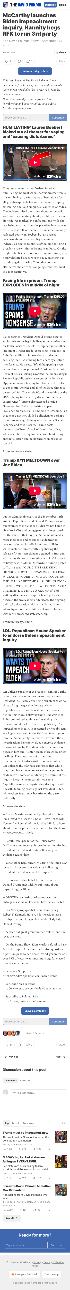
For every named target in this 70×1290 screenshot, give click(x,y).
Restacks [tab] (25, 1080)
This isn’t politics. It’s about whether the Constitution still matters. (26, 1138)
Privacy (37, 1262)
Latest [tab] (15, 1123)
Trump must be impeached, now (25, 1132)
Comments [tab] (11, 1080)
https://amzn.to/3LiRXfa (18, 833)
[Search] (63, 1123)
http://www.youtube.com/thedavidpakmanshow (32, 988)
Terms (46, 1262)
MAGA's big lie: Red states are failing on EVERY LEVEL (24, 1159)
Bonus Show (23, 944)
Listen (62, 52)
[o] (61, 1190)
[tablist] (17, 1080)
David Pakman (25, 1144)
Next (59, 1056)
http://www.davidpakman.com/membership (30, 976)
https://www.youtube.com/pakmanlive (26, 1001)
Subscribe (50, 4)
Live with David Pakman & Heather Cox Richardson (27, 1188)
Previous (13, 1056)
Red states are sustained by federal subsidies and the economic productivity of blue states (26, 1167)
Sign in (63, 4)
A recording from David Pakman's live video (25, 1196)
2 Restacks (38, 1033)
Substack (18, 1282)
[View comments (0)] (19, 61)
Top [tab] (7, 1123)
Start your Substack (26, 1274)
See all (9, 1218)
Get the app (52, 1274)
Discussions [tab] (28, 1123)
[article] (35, 1141)
